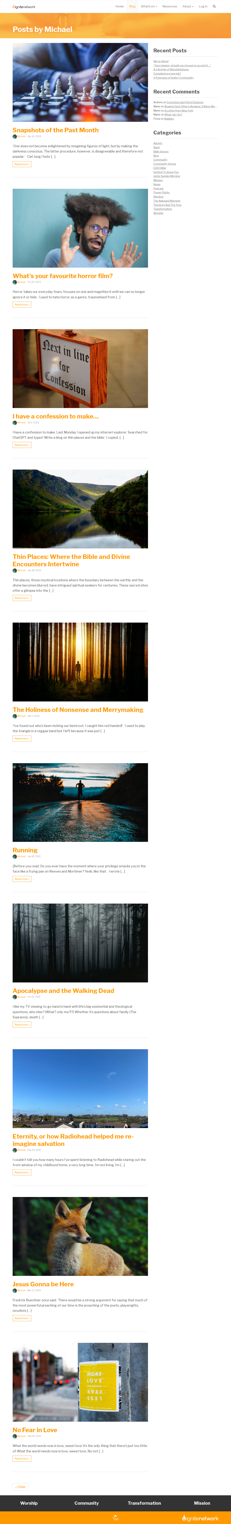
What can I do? (173, 114)
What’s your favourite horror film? (63, 276)
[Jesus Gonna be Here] (80, 1236)
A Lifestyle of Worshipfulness (171, 69)
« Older (20, 1487)
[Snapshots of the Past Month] (80, 82)
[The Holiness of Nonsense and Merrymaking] (80, 662)
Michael (21, 136)
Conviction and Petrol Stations (185, 102)
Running (25, 850)
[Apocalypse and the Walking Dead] (80, 943)
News (156, 184)
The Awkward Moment (166, 200)
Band (156, 147)
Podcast (158, 188)
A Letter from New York (178, 110)
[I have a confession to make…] (80, 368)
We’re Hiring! (161, 61)
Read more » (22, 164)
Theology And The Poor (167, 204)
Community (160, 159)
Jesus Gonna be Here (43, 1284)
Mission (158, 180)
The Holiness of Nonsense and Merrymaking (78, 709)
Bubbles (169, 118)
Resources (169, 6)
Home (120, 6)
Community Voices (164, 163)
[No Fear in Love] (80, 1382)
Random (158, 196)
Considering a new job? (167, 73)
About (187, 6)
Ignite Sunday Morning (166, 176)
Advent (157, 143)
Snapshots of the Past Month (56, 130)
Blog (132, 6)
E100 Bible (159, 167)
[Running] (80, 802)
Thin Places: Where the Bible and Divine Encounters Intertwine (71, 560)
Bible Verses (161, 151)
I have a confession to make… (56, 416)
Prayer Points (161, 192)
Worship (158, 213)
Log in (203, 6)
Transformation (162, 208)
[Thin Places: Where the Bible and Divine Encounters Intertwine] (80, 509)
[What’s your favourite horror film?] (80, 228)
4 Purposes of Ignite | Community (173, 77)
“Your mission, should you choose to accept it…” (182, 65)
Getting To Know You (166, 172)
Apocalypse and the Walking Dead (63, 990)
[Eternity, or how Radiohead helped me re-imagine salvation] (80, 1088)
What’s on (148, 6)
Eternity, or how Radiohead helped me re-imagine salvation (73, 1140)
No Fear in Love (35, 1430)
